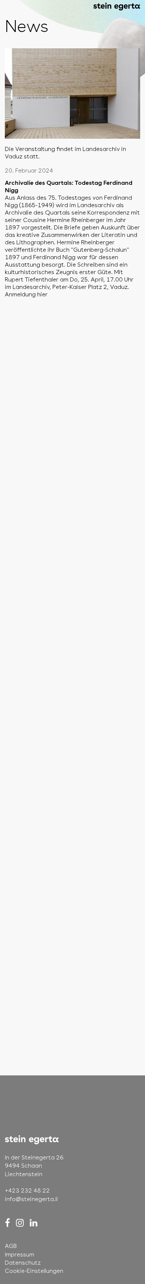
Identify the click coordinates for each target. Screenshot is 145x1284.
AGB (11, 1245)
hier (42, 294)
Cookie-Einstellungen (34, 1270)
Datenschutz (23, 1262)
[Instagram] (20, 1222)
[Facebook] (7, 1222)
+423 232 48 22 (27, 1190)
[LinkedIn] (34, 1222)
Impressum (19, 1254)
